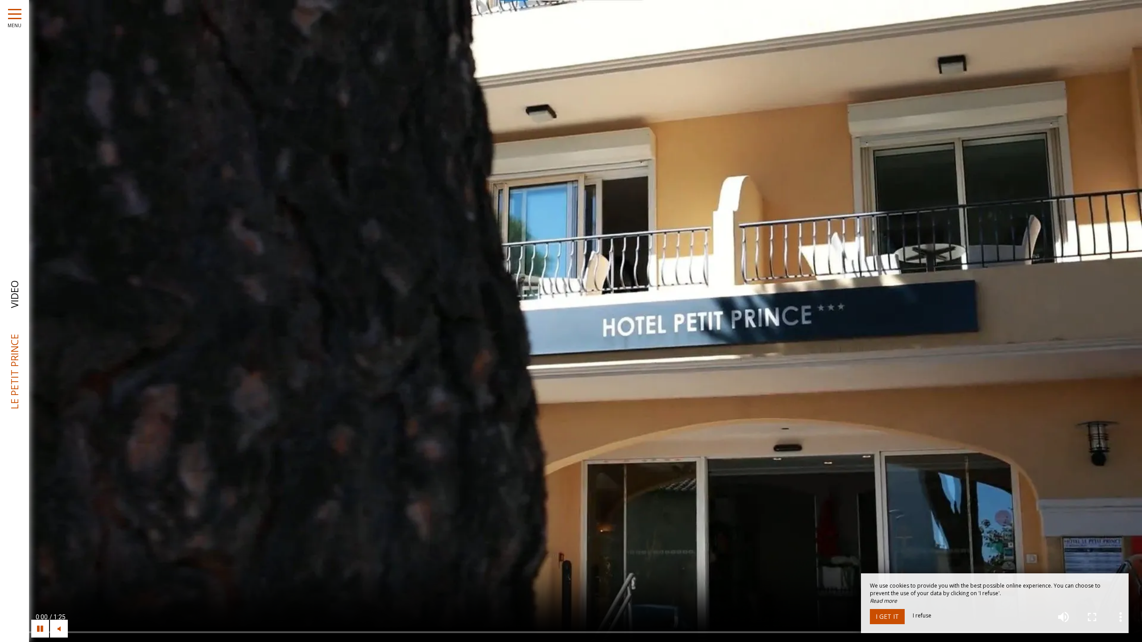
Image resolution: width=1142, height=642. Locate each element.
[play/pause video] (40, 629)
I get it (887, 616)
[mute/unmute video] (59, 629)
